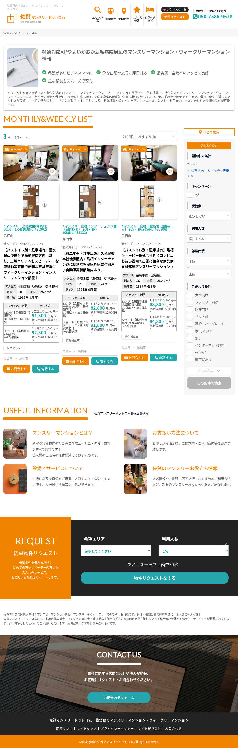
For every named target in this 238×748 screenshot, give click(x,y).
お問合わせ (19, 368)
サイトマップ (87, 728)
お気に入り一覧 (176, 10)
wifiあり (201, 352)
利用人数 (170, 539)
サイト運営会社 (149, 728)
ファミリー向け (206, 302)
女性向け (201, 294)
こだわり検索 (136, 19)
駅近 (198, 338)
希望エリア (94, 539)
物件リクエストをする (155, 578)
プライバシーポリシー (117, 728)
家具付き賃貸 (150, 19)
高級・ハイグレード (210, 323)
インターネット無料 (210, 345)
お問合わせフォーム (119, 697)
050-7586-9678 (215, 16)
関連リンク (64, 728)
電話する (47, 368)
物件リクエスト (174, 16)
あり (198, 194)
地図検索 (123, 19)
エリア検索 (97, 19)
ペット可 (201, 316)
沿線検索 (110, 19)
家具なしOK (204, 330)
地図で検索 (211, 132)
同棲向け (201, 309)
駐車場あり (203, 359)
